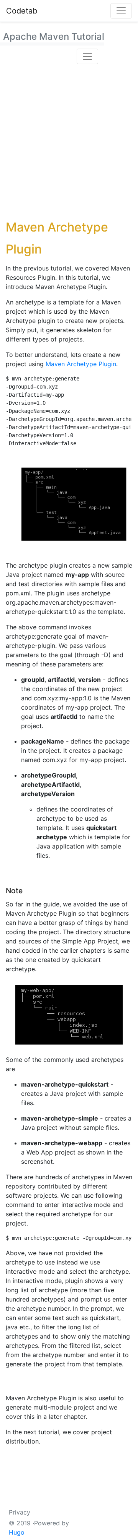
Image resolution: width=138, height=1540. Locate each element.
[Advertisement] (69, 140)
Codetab (21, 10)
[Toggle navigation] (121, 11)
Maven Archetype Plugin (81, 364)
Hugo (17, 1532)
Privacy (19, 1512)
